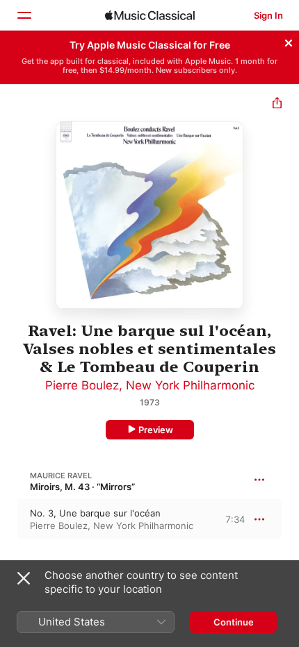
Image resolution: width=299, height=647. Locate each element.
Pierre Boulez (82, 385)
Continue (233, 622)
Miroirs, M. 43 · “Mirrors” (82, 486)
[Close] (288, 41)
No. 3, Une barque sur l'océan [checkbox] (95, 513)
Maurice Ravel (61, 475)
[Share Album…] (277, 104)
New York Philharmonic (190, 385)
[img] (150, 15)
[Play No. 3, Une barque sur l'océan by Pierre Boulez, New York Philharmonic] (9, 519)
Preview (155, 429)
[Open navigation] (23, 15)
